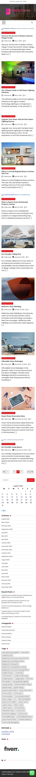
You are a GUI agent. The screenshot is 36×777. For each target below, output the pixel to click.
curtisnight (6, 734)
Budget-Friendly (7, 673)
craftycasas (7, 41)
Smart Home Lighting (9, 714)
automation (25, 652)
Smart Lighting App (8, 716)
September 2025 (7, 529)
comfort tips (19, 673)
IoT (15, 699)
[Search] (32, 22)
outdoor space (7, 708)
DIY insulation (6, 681)
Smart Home (6, 644)
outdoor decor (23, 702)
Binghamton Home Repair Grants (13, 661)
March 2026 (5, 522)
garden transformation (9, 690)
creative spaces (7, 679)
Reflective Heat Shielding (11, 306)
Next (32, 471)
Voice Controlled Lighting (10, 722)
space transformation (9, 719)
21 (21, 500)
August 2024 (6, 560)
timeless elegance (25, 719)
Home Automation (26, 690)
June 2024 (5, 567)
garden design (19, 687)
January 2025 (6, 543)
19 (12, 500)
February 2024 (6, 580)
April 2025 (5, 539)
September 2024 (7, 556)
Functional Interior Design (23, 684)
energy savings (7, 684)
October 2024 (6, 553)
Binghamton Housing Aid (10, 664)
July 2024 (5, 563)
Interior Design (6, 637)
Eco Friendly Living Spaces (12, 447)
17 (2, 500)
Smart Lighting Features (24, 716)
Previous (4, 471)
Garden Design (6, 627)
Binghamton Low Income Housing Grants (15, 670)
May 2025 (5, 536)
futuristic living (6, 687)
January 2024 (6, 584)
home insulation (7, 696)
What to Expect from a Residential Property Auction (15, 203)
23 (31, 500)
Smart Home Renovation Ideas (13, 416)
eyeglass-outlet (8, 731)
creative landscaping (21, 676)
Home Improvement (8, 32)
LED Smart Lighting (24, 699)
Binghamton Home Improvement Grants (15, 658)
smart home (21, 711)
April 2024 (5, 573)
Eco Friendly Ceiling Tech (11, 254)
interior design (7, 699)
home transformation (22, 696)
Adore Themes (7, 774)
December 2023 (7, 587)
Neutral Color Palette (9, 702)
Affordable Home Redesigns (12, 361)
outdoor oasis (18, 705)
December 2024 (7, 546)
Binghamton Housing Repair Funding (14, 667)
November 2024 (7, 549)
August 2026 (6, 519)
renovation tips (19, 708)
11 (7, 497)
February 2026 (6, 526)
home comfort (7, 693)
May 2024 (5, 570)
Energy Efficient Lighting (20, 681)
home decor (18, 693)
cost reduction (7, 676)
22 (28, 472)
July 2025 (5, 532)
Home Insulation (7, 251)
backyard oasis (7, 655)
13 (17, 497)
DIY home (29, 679)
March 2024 (5, 577)
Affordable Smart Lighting (10, 652)
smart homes (22, 714)
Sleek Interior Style (8, 711)
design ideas (19, 679)
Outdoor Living (6, 640)
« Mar (4, 510)
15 (26, 497)
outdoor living (6, 705)
